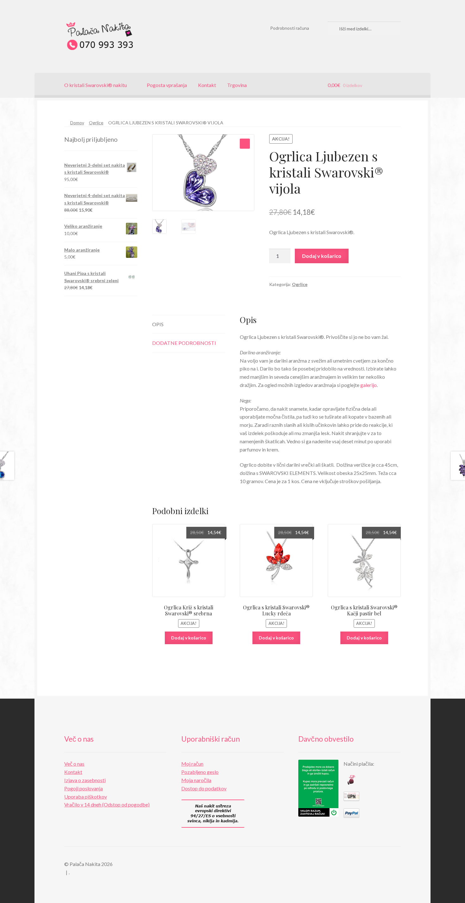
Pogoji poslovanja (83, 788)
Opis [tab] (158, 324)
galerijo (368, 385)
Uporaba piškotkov (85, 797)
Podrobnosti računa (289, 28)
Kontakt (207, 85)
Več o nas (74, 764)
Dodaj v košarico (321, 256)
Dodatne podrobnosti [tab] (184, 343)
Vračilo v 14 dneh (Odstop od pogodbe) (107, 804)
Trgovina (237, 85)
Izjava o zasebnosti (85, 780)
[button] (245, 144)
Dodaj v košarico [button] (188, 637)
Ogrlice (96, 122)
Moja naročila (196, 780)
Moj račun (192, 764)
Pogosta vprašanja (167, 85)
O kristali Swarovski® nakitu (95, 85)
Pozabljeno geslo (200, 772)
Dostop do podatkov (203, 788)
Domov (77, 122)
